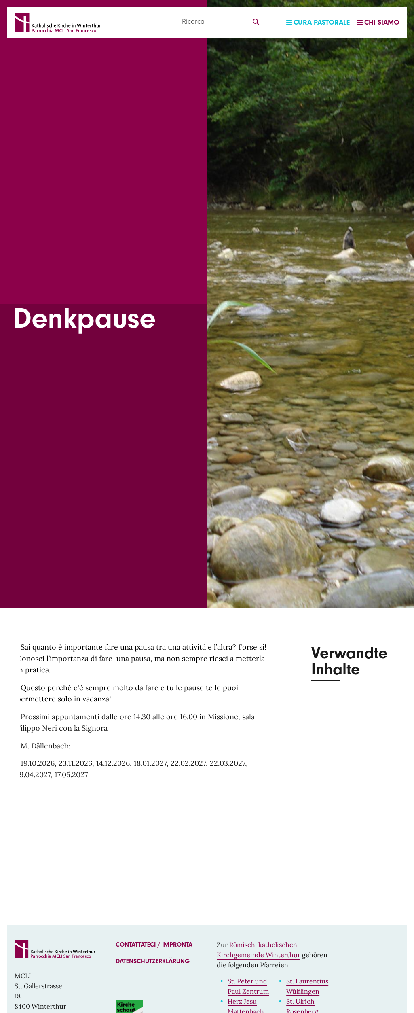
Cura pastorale (322, 22)
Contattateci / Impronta (154, 944)
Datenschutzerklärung (153, 961)
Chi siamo (381, 22)
